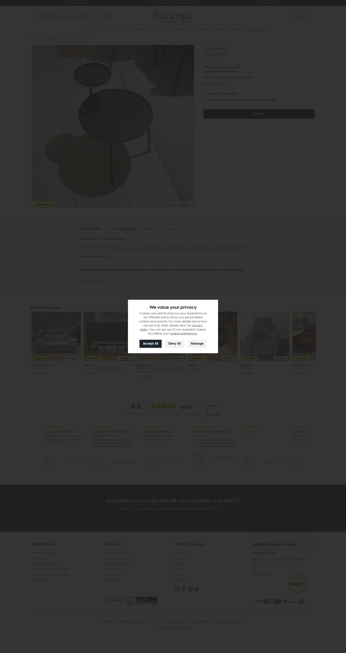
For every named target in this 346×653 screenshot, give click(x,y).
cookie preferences (183, 333)
